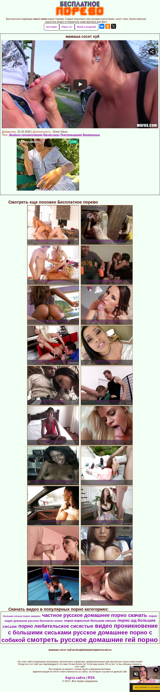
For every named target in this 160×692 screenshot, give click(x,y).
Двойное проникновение (25, 134)
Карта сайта (75, 677)
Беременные (91, 134)
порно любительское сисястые (55, 626)
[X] (113, 26)
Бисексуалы (51, 134)
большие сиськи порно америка (21, 616)
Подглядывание (71, 134)
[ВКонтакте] (101, 26)
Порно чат (67, 27)
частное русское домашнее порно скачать (94, 615)
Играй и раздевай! (86, 27)
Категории (51, 27)
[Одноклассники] (107, 26)
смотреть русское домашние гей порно (92, 639)
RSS (91, 677)
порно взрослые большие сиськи (90, 620)
